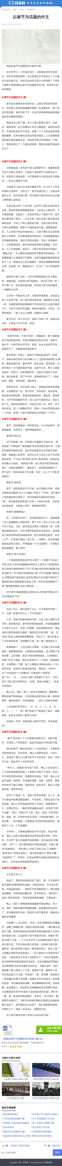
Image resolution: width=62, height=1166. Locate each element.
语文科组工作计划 (40, 1127)
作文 (22, 9)
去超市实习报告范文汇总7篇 (16, 1136)
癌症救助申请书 (10, 1114)
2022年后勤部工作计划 (43, 1119)
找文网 (25, 1162)
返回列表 (56, 1146)
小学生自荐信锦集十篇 (14, 1119)
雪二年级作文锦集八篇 (43, 1123)
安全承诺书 (8, 1127)
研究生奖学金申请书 (42, 1136)
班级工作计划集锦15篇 (14, 1131)
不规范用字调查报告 (42, 1131)
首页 (15, 9)
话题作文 (32, 9)
